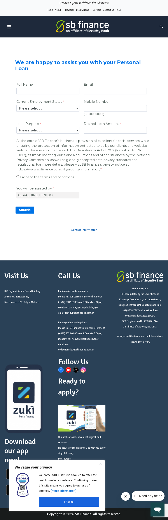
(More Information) (63, 491)
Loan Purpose (27, 124)
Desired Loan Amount (101, 124)
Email (88, 85)
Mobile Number (97, 102)
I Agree (69, 502)
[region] (57, 485)
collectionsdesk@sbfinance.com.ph (76, 349)
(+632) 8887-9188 (67, 302)
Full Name (24, 85)
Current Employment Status (39, 102)
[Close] (100, 463)
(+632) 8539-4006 (67, 333)
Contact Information (84, 229)
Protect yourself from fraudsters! (84, 3)
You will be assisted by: (34, 188)
